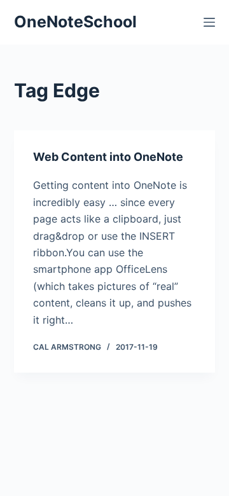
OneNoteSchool (75, 21)
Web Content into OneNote (108, 156)
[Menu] (209, 22)
